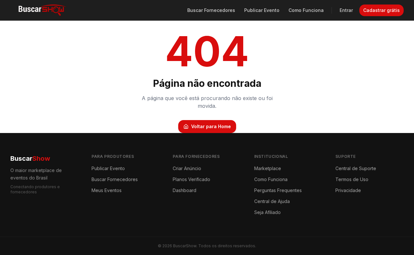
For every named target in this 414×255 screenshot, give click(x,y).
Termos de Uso (351, 179)
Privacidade (348, 190)
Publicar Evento (261, 10)
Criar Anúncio (187, 168)
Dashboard (184, 190)
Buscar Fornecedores (211, 10)
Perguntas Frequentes (278, 190)
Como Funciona (306, 10)
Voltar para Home (211, 126)
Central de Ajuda (272, 201)
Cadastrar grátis (381, 10)
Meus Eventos (107, 190)
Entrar (346, 10)
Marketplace (267, 168)
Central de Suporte (355, 168)
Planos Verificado (191, 179)
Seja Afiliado (267, 212)
